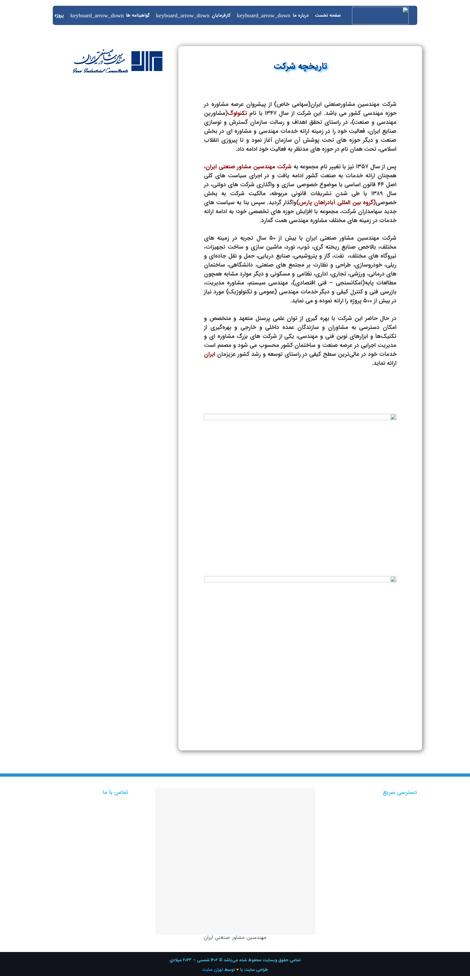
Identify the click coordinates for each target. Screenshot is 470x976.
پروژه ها (408, 804)
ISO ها (409, 826)
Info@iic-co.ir (103, 850)
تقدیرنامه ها (404, 837)
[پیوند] (380, 15)
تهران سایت (212, 969)
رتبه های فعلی (402, 815)
